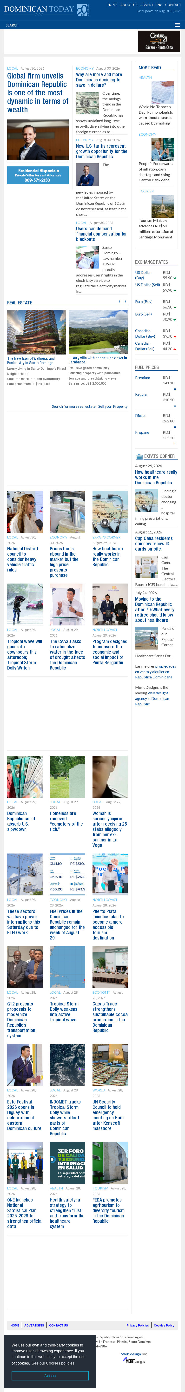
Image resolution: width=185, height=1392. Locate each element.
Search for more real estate (74, 406)
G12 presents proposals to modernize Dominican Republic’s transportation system (21, 1020)
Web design (131, 1354)
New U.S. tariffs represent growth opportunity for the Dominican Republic (101, 151)
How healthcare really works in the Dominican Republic (156, 477)
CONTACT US (58, 1325)
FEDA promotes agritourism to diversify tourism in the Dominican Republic (108, 1211)
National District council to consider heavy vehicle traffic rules (22, 559)
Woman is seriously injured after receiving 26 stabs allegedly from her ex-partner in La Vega (109, 830)
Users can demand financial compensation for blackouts (101, 234)
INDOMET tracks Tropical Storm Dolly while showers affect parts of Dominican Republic (65, 1118)
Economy (85, 68)
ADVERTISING (151, 4)
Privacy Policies (138, 1325)
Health (56, 1188)
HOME (112, 4)
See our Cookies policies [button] (53, 1363)
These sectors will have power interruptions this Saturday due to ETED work (23, 922)
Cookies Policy (164, 1325)
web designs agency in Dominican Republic (152, 698)
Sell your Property (113, 406)
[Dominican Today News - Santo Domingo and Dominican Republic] (46, 9)
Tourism (100, 1188)
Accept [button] (50, 1376)
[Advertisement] (92, 41)
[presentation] (119, 300)
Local (12, 68)
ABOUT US (129, 4)
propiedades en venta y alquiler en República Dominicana (155, 671)
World (98, 1090)
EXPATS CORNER (159, 456)
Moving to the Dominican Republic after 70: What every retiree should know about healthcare (154, 610)
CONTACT (173, 4)
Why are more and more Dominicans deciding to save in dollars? (99, 80)
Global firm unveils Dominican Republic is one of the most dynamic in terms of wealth (37, 93)
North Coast (105, 630)
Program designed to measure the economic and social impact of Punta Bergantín (109, 652)
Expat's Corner (106, 537)
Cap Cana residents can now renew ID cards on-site (154, 544)
